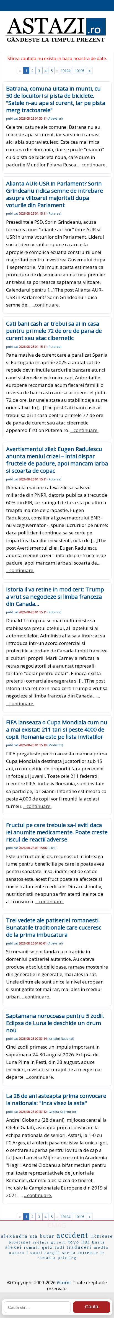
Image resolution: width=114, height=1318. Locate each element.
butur (47, 1236)
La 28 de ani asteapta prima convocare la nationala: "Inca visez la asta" (56, 1099)
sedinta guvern (49, 1242)
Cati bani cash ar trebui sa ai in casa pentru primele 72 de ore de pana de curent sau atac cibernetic (54, 331)
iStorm (64, 1283)
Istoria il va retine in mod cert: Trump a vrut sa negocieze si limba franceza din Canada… (55, 596)
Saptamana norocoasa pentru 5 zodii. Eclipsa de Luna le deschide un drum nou (55, 1023)
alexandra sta (19, 1236)
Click (51, 848)
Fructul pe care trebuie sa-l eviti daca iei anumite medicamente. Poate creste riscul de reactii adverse (57, 832)
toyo (73, 1242)
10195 (79, 70)
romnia (32, 1247)
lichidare (101, 1236)
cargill (52, 1253)
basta (98, 1242)
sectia (69, 1253)
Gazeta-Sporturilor (62, 1112)
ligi (85, 1242)
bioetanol (20, 1242)
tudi (60, 1247)
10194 (65, 70)
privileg (67, 1258)
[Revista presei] (56, 42)
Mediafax (55, 745)
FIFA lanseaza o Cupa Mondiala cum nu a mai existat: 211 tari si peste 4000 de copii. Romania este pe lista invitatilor (56, 729)
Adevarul (55, 118)
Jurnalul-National (60, 1038)
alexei (13, 1247)
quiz (47, 1247)
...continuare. (92, 164)
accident (72, 1235)
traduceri (79, 1247)
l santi (35, 1252)
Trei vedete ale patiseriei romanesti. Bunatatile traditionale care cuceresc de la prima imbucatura (53, 927)
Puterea (54, 213)
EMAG (57, 1225)
